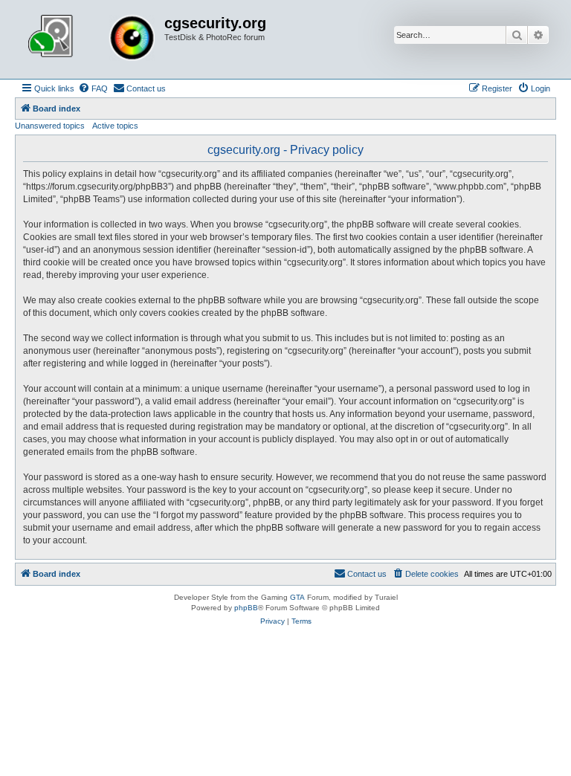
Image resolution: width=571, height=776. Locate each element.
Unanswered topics (50, 125)
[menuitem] (93, 88)
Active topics (115, 125)
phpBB (246, 608)
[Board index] (91, 39)
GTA (297, 597)
